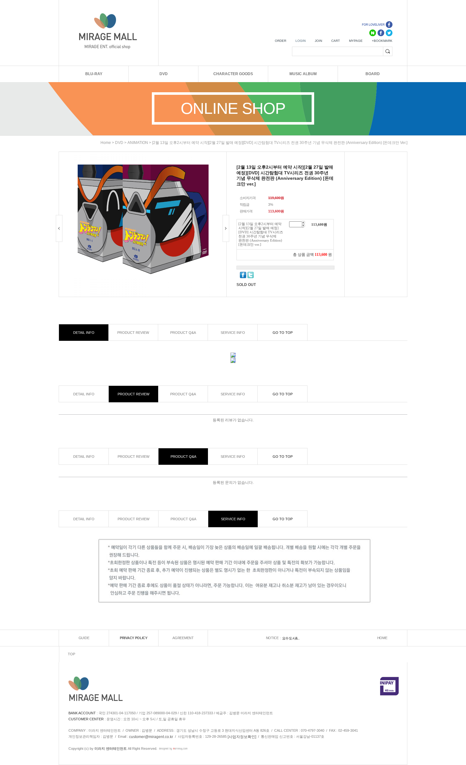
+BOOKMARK (382, 40)
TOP (71, 654)
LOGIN (300, 40)
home (105, 142)
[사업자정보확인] (242, 736)
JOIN (318, 40)
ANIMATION (137, 142)
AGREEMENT (182, 638)
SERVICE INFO (233, 332)
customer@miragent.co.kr (151, 736)
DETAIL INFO (83, 332)
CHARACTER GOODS (233, 74)
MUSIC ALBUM (303, 74)
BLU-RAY (93, 74)
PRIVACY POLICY (133, 638)
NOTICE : (274, 638)
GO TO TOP (283, 332)
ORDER (280, 40)
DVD (163, 74)
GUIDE (84, 638)
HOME (382, 638)
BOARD (373, 74)
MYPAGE (356, 40)
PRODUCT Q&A (183, 332)
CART (335, 40)
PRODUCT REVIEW (133, 332)
